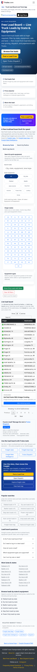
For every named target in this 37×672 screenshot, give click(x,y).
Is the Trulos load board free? (12, 539)
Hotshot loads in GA (27, 509)
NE (8, 243)
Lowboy (28, 190)
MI (15, 236)
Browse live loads (11, 51)
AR (22, 217)
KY (29, 228)
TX (15, 258)
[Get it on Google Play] (8, 15)
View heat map (18, 486)
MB (22, 232)
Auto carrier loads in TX (9, 520)
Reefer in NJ (22, 580)
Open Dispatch (18, 478)
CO (22, 221)
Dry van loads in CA (27, 505)
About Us (12, 653)
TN (8, 258)
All (11, 176)
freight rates (11, 138)
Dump (18, 195)
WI (22, 262)
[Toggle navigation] (33, 2)
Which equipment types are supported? (16, 553)
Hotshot (9, 190)
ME (8, 236)
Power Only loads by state (11, 614)
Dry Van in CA (23, 566)
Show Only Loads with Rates (13, 288)
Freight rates (9, 450)
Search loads (8, 164)
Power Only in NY (24, 572)
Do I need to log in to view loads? (14, 543)
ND (29, 239)
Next (21, 416)
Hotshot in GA (23, 569)
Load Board (23, 635)
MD (29, 232)
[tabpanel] (18, 224)
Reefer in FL (5, 569)
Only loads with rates (27, 519)
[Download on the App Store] (22, 15)
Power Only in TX (24, 583)
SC (15, 254)
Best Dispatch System (27, 658)
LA (8, 232)
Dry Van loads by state (10, 602)
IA (22, 224)
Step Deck (27, 186)
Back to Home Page (10, 643)
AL (15, 217)
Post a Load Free (10, 56)
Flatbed (11, 181)
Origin (4, 321)
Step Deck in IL (6, 572)
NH (15, 243)
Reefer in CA (5, 577)
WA (15, 262)
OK (29, 247)
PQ (29, 251)
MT (15, 239)
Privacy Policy (28, 665)
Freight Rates (19, 631)
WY (18, 266)
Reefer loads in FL (9, 509)
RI (8, 254)
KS (22, 228)
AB (8, 217)
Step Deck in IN (6, 583)
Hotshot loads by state (10, 608)
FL (8, 224)
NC (22, 239)
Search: (8, 317)
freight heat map (24, 138)
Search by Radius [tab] (23, 145)
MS (8, 239)
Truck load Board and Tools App (16, 7)
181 (15, 416)
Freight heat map (27, 450)
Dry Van (26, 176)
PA (22, 251)
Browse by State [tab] (8, 145)
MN (22, 236)
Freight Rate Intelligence (9, 140)
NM (29, 243)
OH (22, 247)
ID (29, 224)
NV (8, 247)
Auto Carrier (12, 186)
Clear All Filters (9, 292)
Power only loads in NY (27, 514)
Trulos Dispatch (27, 454)
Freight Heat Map (8, 631)
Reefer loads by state (10, 605)
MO (29, 236)
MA (15, 232)
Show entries (18, 314)
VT (8, 262)
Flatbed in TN (5, 580)
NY (15, 247)
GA (15, 224)
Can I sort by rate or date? (11, 557)
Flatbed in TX (5, 566)
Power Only (18, 190)
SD (22, 254)
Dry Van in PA (5, 574)
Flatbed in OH (23, 574)
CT (29, 221)
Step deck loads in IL (9, 513)
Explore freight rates (27, 122)
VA (29, 258)
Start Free (6, 427)
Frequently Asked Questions (12, 665)
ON (8, 251)
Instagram (22, 662)
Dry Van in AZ (23, 585)
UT (22, 258)
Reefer (26, 181)
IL (7, 228)
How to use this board (10, 296)
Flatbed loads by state (10, 599)
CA (15, 221)
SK (29, 254)
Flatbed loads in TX (10, 505)
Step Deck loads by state (11, 611)
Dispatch (31, 635)
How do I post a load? (10, 548)
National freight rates (27, 525)
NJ (22, 243)
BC (8, 221)
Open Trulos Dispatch (11, 61)
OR (15, 251)
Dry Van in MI (23, 577)
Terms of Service (18, 667)
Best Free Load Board (10, 658)
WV (29, 262)
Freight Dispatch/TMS (26, 643)
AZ (29, 217)
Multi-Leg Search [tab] (8, 149)
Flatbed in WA (5, 585)
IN (15, 228)
